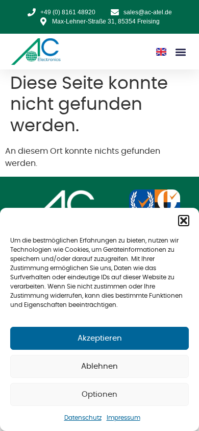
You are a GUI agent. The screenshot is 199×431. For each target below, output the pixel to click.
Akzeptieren (100, 338)
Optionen (99, 394)
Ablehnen (99, 366)
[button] (184, 221)
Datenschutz (83, 418)
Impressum (123, 418)
